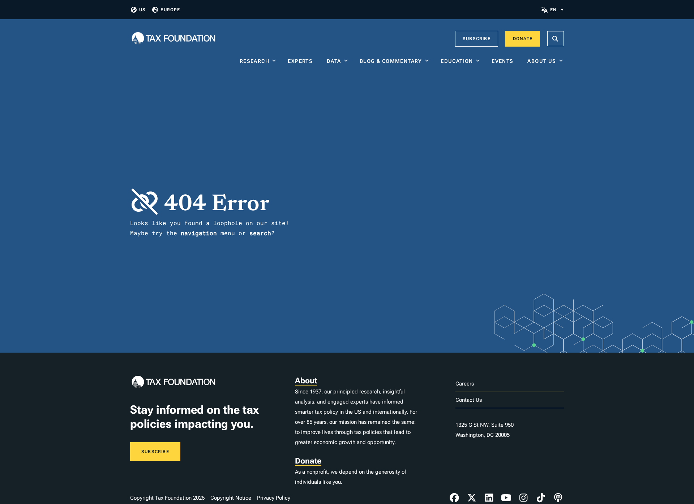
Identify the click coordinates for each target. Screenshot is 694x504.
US (142, 9)
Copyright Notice (230, 498)
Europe (170, 9)
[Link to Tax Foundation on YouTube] (506, 498)
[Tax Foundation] (173, 39)
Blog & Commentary (391, 61)
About (306, 380)
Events (504, 61)
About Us (541, 61)
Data (334, 61)
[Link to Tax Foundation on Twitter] (471, 498)
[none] (557, 10)
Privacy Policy (273, 498)
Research (254, 61)
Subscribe (476, 38)
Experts (302, 61)
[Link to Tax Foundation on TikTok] (541, 498)
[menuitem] (557, 10)
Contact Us (468, 400)
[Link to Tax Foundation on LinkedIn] (489, 498)
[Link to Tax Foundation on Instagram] (523, 498)
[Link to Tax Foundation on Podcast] (558, 498)
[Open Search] (555, 38)
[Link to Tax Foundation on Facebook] (454, 498)
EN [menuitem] (553, 9)
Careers (464, 383)
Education (457, 61)
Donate (522, 38)
